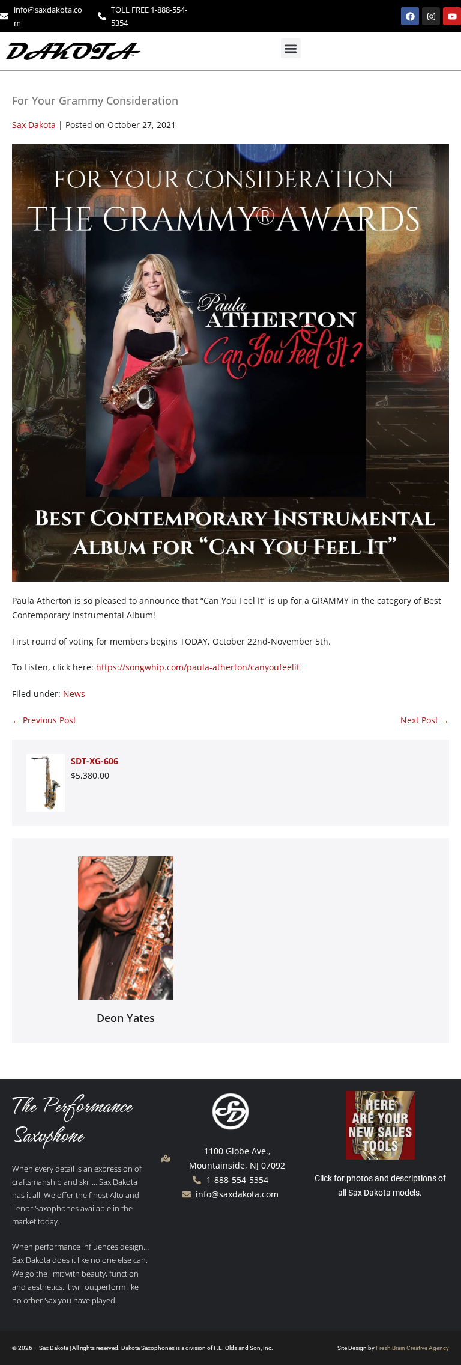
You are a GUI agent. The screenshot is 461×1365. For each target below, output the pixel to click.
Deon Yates (126, 1018)
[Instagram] (431, 16)
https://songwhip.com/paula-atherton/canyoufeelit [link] (198, 667)
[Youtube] (452, 16)
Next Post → (424, 720)
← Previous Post (44, 720)
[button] (291, 48)
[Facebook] (410, 16)
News (74, 693)
